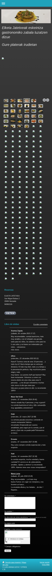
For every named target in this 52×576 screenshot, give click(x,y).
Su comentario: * (10, 496)
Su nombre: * (8, 511)
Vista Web (45, 565)
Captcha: (13, 529)
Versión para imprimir (13, 562)
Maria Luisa (15, 474)
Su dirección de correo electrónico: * (25, 517)
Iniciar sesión (44, 562)
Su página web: (9, 523)
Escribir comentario (40, 324)
